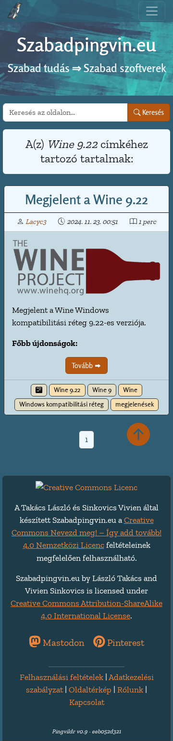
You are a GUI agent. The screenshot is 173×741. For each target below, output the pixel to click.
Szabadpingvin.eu (86, 45)
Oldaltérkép (90, 689)
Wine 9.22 (67, 390)
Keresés (152, 112)
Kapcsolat (86, 702)
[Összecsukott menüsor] (151, 11)
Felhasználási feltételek (61, 677)
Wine (130, 390)
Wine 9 (101, 390)
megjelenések (134, 404)
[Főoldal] (15, 11)
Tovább (83, 365)
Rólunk (130, 689)
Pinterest (124, 642)
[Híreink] (39, 390)
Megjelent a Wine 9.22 (86, 199)
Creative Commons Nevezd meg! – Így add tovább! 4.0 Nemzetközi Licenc (86, 532)
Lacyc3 (35, 221)
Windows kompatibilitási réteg (61, 404)
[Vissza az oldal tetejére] (138, 435)
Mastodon (62, 642)
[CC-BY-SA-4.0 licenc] (86, 486)
